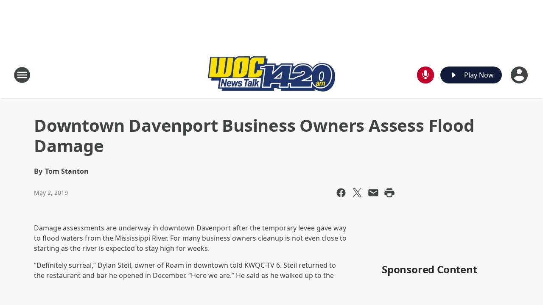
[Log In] (520, 75)
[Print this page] (389, 193)
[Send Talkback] (425, 75)
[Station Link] (271, 75)
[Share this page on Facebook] (341, 193)
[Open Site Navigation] (22, 75)
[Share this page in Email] (373, 193)
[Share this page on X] (357, 193)
